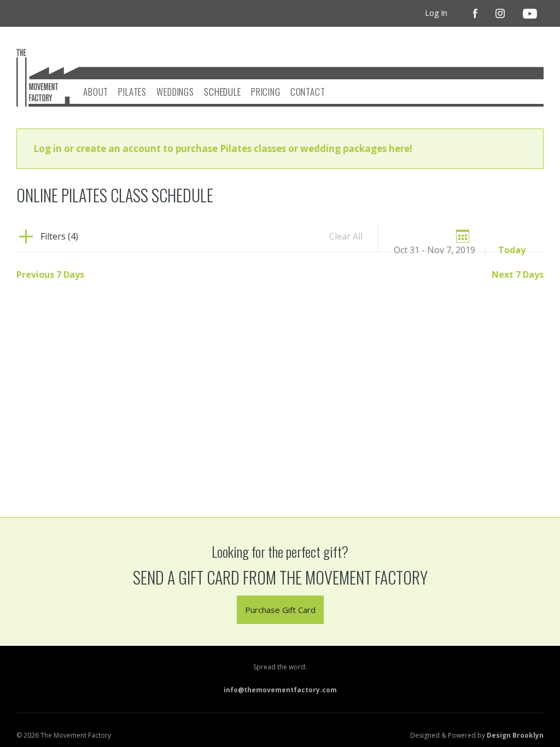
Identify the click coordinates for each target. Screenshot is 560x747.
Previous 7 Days (50, 275)
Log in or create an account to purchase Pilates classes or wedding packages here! (222, 148)
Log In (436, 13)
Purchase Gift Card (280, 609)
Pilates (132, 91)
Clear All (346, 236)
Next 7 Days (518, 275)
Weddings (175, 91)
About (95, 91)
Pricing (266, 91)
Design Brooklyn (515, 735)
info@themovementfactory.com (280, 690)
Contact (307, 91)
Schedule (222, 91)
